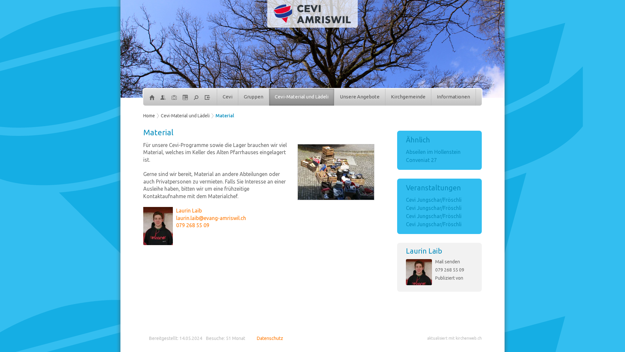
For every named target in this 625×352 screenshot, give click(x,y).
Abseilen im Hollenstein (433, 151)
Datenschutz (270, 338)
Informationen (453, 96)
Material (224, 115)
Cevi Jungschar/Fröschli (434, 199)
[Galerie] (174, 97)
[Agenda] (185, 97)
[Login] (207, 97)
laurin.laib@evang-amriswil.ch (211, 218)
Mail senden (447, 261)
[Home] (152, 97)
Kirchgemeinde (408, 96)
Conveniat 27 (421, 160)
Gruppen (253, 96)
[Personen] (163, 97)
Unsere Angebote (360, 96)
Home (149, 115)
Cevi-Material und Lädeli (301, 96)
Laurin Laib (424, 251)
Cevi (227, 96)
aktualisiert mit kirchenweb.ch (454, 338)
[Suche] (196, 97)
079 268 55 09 (449, 269)
